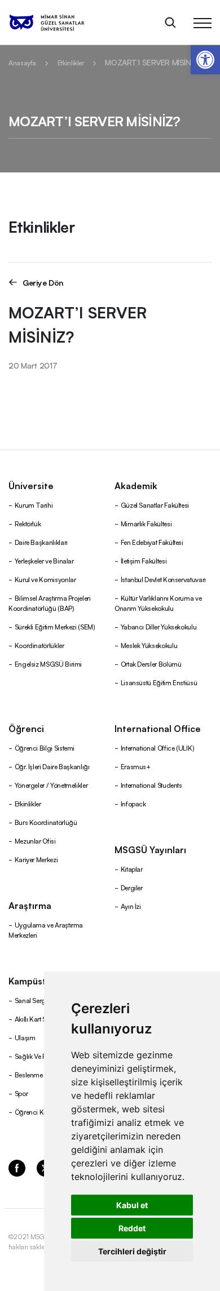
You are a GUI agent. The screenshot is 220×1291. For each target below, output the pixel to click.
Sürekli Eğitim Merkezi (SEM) (55, 626)
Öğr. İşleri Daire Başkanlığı (52, 766)
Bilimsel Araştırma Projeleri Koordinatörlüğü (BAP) (49, 603)
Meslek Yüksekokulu (149, 645)
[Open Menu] (202, 22)
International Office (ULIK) (158, 747)
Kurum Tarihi (34, 504)
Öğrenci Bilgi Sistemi (44, 747)
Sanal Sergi (31, 1000)
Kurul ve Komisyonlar (45, 579)
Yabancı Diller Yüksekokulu (159, 626)
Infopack (133, 803)
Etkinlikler (71, 62)
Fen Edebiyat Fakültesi (152, 542)
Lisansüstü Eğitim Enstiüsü (159, 682)
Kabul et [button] (132, 1205)
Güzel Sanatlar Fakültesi (155, 504)
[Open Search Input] (170, 22)
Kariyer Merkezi (36, 859)
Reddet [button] (132, 1228)
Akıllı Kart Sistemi (39, 1018)
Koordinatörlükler (39, 645)
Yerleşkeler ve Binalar (44, 560)
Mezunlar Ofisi (35, 840)
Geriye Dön (43, 282)
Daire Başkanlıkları (41, 542)
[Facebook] (16, 1167)
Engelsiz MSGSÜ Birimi (48, 663)
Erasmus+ (136, 766)
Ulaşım (25, 1037)
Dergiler (132, 887)
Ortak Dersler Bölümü (151, 663)
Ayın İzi (131, 906)
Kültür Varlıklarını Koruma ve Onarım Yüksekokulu (158, 603)
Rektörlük (28, 523)
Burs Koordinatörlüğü (46, 822)
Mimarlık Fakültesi (146, 523)
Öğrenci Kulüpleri (40, 1111)
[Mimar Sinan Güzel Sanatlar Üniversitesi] (60, 22)
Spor (21, 1093)
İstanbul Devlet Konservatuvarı (163, 579)
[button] (205, 59)
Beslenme (29, 1074)
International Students (151, 784)
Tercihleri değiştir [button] (132, 1251)
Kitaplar (132, 868)
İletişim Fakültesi (144, 560)
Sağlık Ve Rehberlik (42, 1056)
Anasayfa (22, 62)
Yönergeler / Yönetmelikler (51, 784)
